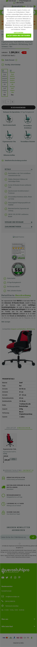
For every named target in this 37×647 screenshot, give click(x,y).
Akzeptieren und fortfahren (18, 35)
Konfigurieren (18, 32)
